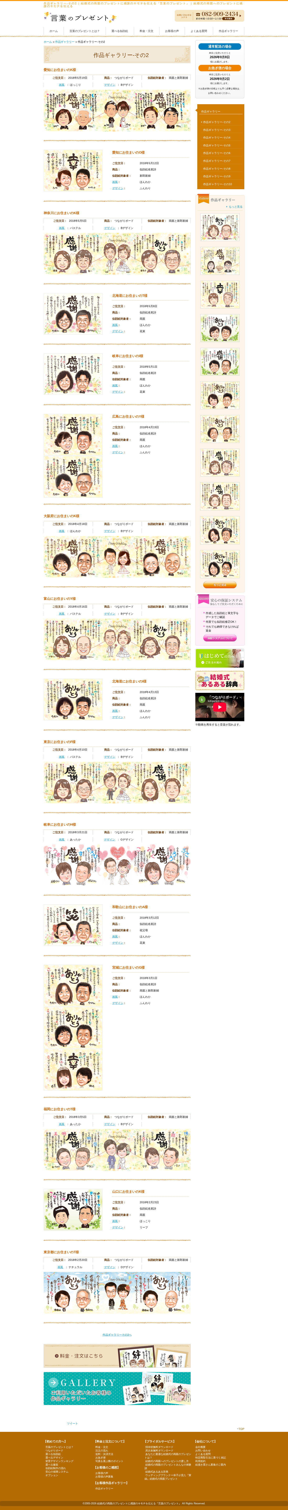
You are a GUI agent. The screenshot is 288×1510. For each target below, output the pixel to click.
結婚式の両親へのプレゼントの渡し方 (167, 1461)
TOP (241, 1428)
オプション (51, 1475)
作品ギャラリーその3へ (117, 1334)
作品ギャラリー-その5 (216, 145)
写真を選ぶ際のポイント (109, 1461)
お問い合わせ (203, 1450)
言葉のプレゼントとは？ (85, 31)
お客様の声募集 (104, 1476)
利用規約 (200, 1461)
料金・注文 (146, 31)
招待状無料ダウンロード (159, 1447)
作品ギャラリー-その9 (216, 176)
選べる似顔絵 (119, 31)
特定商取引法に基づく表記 (210, 1457)
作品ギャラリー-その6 (216, 153)
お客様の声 (172, 31)
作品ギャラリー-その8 (216, 168)
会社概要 (200, 1447)
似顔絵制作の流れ (55, 1468)
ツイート (72, 1423)
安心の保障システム (56, 1471)
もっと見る (236, 206)
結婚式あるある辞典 (156, 1471)
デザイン (109, 84)
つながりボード (54, 1450)
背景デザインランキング (59, 1461)
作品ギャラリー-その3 (216, 129)
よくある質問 (199, 31)
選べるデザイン (54, 1457)
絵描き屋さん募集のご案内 (210, 1464)
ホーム (54, 31)
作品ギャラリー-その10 (217, 184)
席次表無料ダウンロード (159, 1450)
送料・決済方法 (104, 1454)
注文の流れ (101, 1450)
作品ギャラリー (228, 31)
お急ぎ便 (100, 1457)
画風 (61, 84)
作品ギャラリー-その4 (216, 137)
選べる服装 (51, 1464)
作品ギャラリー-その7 (216, 160)
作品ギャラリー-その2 (216, 122)
